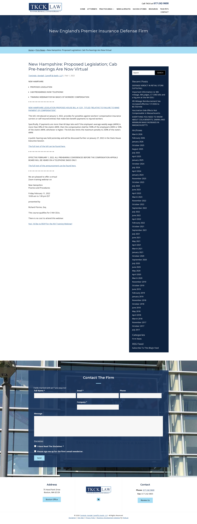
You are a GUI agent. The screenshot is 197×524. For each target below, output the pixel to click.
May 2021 (136, 241)
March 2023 (137, 197)
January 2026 (137, 141)
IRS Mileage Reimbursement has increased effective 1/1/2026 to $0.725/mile (146, 104)
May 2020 (136, 270)
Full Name (39, 390)
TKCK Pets (164, 9)
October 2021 (138, 226)
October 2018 (138, 304)
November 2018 (139, 300)
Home (82, 9)
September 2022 (139, 208)
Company (82, 402)
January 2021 (137, 252)
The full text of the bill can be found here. (46, 146)
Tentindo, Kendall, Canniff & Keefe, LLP (45, 75)
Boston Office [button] (52, 499)
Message (38, 413)
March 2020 (137, 278)
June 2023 (136, 189)
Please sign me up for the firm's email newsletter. (60, 451)
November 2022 (139, 200)
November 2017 (139, 322)
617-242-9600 (161, 3)
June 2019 (136, 289)
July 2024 (136, 167)
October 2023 (138, 182)
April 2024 (136, 171)
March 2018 (137, 318)
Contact (165, 12)
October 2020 (138, 256)
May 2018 (136, 311)
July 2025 (136, 152)
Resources (153, 9)
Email (80, 390)
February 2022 (138, 223)
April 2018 (136, 315)
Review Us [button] (145, 500)
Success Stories (140, 9)
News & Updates (124, 9)
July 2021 (136, 234)
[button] (195, 509)
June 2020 (136, 267)
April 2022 (136, 219)
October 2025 (138, 145)
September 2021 (139, 230)
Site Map (81, 518)
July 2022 (136, 211)
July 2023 (136, 186)
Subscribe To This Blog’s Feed (145, 348)
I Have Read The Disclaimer (50, 446)
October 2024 (138, 164)
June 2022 (136, 215)
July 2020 (136, 263)
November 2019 (139, 282)
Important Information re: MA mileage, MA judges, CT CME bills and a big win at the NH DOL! (148, 95)
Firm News (137, 339)
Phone (123, 390)
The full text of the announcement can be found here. (52, 165)
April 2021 (136, 245)
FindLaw (125, 518)
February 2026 (138, 138)
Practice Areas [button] (105, 9)
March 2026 (137, 134)
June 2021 (136, 237)
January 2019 (137, 296)
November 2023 (139, 178)
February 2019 (138, 293)
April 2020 (136, 274)
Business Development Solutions (108, 518)
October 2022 (138, 204)
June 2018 (136, 307)
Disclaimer (38, 441)
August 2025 (137, 149)
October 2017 (138, 326)
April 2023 (136, 193)
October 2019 (138, 285)
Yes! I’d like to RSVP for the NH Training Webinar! (50, 224)
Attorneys (92, 9)
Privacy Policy (90, 518)
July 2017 (136, 329)
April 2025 (136, 156)
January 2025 (137, 160)
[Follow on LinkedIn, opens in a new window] (98, 499)
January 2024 (137, 175)
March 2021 (137, 248)
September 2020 (139, 259)
